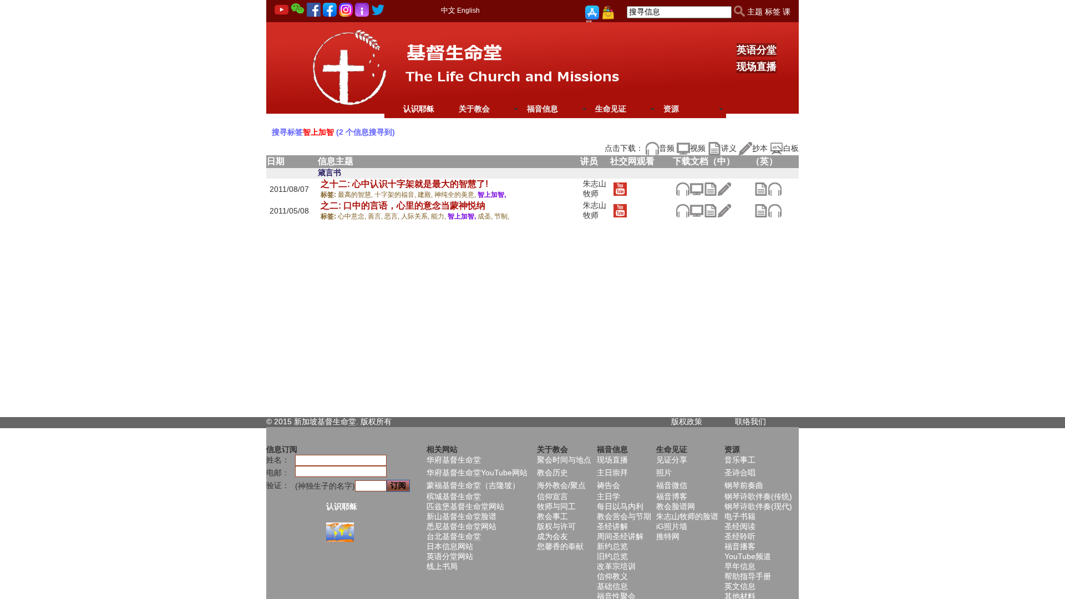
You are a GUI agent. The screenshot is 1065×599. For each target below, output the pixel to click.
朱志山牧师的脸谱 (687, 516)
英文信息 (739, 586)
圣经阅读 (739, 526)
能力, (439, 216)
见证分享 (671, 459)
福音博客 (671, 496)
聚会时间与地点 (564, 459)
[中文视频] (696, 188)
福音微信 (671, 485)
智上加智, (492, 195)
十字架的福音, (396, 195)
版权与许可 (556, 526)
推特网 (667, 536)
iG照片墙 (671, 526)
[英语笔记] (761, 188)
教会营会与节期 (624, 516)
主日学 (608, 496)
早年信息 (739, 566)
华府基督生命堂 (454, 459)
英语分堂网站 (450, 556)
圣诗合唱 (739, 472)
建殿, (426, 195)
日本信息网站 (450, 546)
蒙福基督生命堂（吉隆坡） (473, 485)
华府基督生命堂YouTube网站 (477, 472)
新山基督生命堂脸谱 (461, 516)
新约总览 (612, 546)
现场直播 (757, 66)
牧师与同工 (556, 506)
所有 (384, 421)
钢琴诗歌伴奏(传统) (758, 496)
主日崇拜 (612, 472)
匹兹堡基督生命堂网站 (465, 506)
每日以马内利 (620, 506)
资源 (671, 108)
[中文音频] (682, 188)
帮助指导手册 (747, 576)
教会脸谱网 (675, 506)
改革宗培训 (616, 566)
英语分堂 (757, 49)
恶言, (392, 216)
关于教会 (474, 108)
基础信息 (612, 586)
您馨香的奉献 (560, 546)
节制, (501, 216)
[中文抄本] (724, 188)
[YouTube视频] (620, 188)
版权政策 (686, 421)
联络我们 (750, 421)
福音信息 (542, 108)
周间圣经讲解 (620, 536)
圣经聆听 (739, 536)
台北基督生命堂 (454, 536)
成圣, (486, 216)
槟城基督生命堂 (454, 496)
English (468, 10)
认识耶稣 (418, 108)
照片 (664, 472)
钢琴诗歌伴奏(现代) (758, 506)
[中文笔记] (710, 188)
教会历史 (552, 472)
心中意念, (353, 216)
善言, (376, 216)
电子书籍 (739, 516)
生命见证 (610, 108)
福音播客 (739, 546)
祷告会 (608, 485)
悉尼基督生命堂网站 (461, 526)
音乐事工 (739, 459)
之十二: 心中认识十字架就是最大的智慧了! (404, 184)
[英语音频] (775, 188)
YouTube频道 (747, 556)
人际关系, (416, 216)
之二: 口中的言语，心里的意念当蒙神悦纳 (403, 205)
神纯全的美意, (456, 195)
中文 (448, 10)
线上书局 (442, 566)
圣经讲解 (612, 526)
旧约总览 (612, 556)
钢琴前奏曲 (743, 485)
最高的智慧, (356, 195)
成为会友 (552, 536)
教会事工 (552, 516)
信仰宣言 (552, 496)
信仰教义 (612, 576)
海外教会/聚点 (561, 485)
